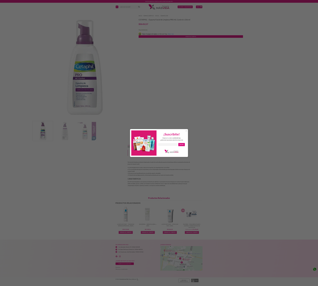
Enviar (182, 144)
